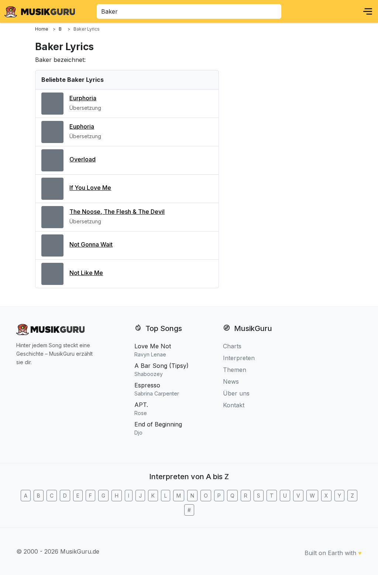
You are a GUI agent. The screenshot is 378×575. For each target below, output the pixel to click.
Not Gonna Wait (91, 244)
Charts (232, 346)
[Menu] (367, 11)
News (231, 381)
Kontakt (233, 405)
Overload (82, 159)
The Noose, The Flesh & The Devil (117, 211)
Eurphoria (82, 98)
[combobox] (189, 11)
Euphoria (81, 126)
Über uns (236, 393)
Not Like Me (86, 272)
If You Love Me (90, 187)
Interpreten (239, 358)
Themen (234, 369)
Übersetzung (85, 108)
